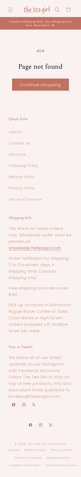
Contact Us (19, 143)
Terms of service (28, 458)
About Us (17, 154)
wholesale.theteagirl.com (35, 248)
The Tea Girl (37, 444)
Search (15, 131)
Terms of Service (25, 199)
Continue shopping (40, 84)
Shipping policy (58, 458)
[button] (10, 10)
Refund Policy (22, 176)
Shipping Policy (23, 165)
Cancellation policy (61, 465)
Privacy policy (62, 450)
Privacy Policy (22, 188)
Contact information (25, 465)
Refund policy (35, 450)
